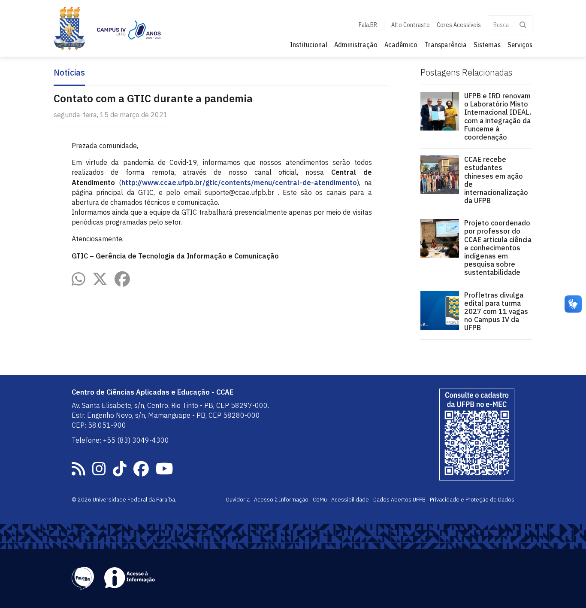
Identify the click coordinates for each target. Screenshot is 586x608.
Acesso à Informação (281, 499)
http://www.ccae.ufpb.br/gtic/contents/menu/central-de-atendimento (239, 182)
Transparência (445, 44)
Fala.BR (368, 25)
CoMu (320, 499)
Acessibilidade (350, 499)
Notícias (69, 72)
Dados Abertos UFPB (399, 499)
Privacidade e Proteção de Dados (472, 499)
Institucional (308, 44)
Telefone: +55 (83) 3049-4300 (120, 440)
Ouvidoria (238, 499)
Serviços (519, 44)
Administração (356, 44)
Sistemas (487, 44)
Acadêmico (400, 44)
